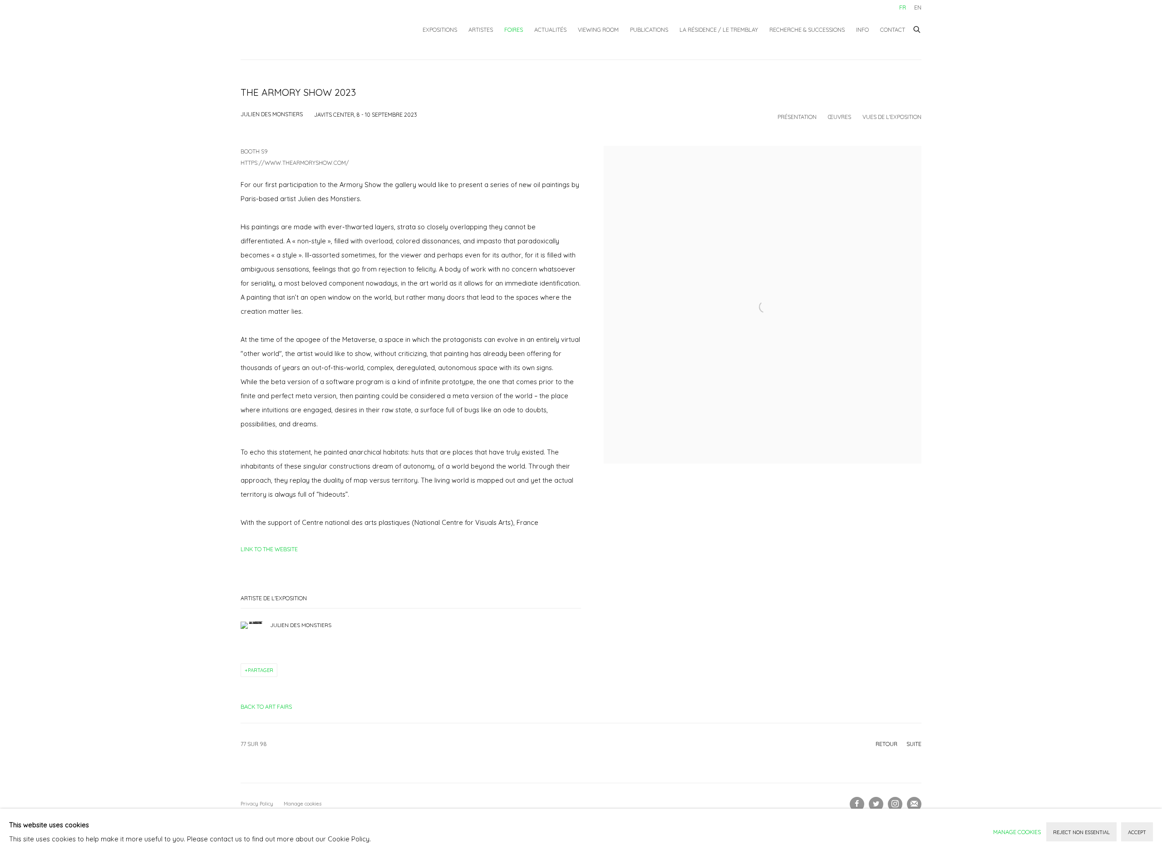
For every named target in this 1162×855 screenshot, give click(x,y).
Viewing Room (598, 29)
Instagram (895, 804)
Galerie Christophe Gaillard (309, 30)
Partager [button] (260, 670)
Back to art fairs (266, 706)
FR (902, 7)
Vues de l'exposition (891, 116)
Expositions (440, 29)
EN (917, 7)
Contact (892, 29)
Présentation (797, 116)
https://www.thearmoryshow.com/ (295, 162)
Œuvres (839, 116)
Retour (886, 743)
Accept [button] (1137, 832)
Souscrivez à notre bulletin (914, 804)
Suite (913, 743)
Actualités (550, 29)
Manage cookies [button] (302, 804)
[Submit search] (917, 28)
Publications (649, 29)
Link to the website (269, 549)
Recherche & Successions (807, 29)
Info (862, 29)
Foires (513, 29)
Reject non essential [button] (1081, 832)
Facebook (857, 804)
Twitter (876, 804)
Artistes (480, 29)
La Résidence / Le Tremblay (718, 29)
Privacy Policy (257, 804)
